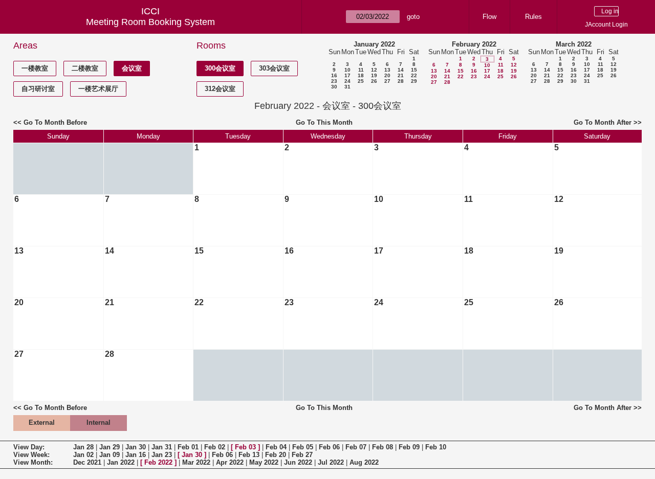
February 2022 (474, 44)
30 (334, 86)
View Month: (33, 462)
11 (361, 70)
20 (387, 75)
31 (347, 86)
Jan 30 (135, 447)
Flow (489, 16)
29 (414, 81)
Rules (533, 16)
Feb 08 (382, 447)
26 (374, 81)
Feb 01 (188, 447)
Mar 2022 (196, 462)
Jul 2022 (331, 462)
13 (387, 70)
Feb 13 (248, 455)
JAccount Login (606, 24)
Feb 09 (409, 447)
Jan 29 (109, 447)
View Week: (31, 455)
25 (361, 81)
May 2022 (263, 462)
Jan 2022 (121, 462)
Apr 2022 (230, 462)
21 (401, 75)
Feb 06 (329, 447)
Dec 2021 (87, 462)
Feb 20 (275, 455)
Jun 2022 (298, 462)
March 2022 (574, 44)
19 (374, 75)
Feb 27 (302, 455)
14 (401, 70)
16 (334, 75)
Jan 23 (161, 455)
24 (347, 81)
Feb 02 (214, 447)
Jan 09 (109, 455)
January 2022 (374, 44)
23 (334, 81)
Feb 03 (245, 447)
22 (414, 75)
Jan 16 (135, 455)
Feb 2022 (158, 462)
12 (374, 70)
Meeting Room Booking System (150, 22)
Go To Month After (602, 122)
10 (347, 70)
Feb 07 (355, 447)
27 (387, 81)
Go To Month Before (55, 122)
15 (414, 70)
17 (347, 75)
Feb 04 (276, 447)
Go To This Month (324, 122)
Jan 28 (83, 447)
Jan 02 (83, 455)
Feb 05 (302, 447)
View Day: (29, 447)
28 (401, 81)
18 (361, 75)
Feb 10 (435, 447)
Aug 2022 (364, 462)
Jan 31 (161, 447)
